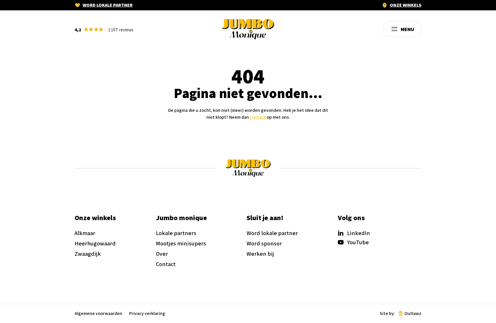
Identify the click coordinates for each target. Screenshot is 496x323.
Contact (166, 264)
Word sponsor (264, 243)
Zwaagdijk (88, 254)
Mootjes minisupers (181, 243)
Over (162, 254)
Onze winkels (405, 5)
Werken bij (260, 254)
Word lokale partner (108, 5)
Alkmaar (85, 233)
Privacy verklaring (147, 313)
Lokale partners (176, 233)
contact (258, 117)
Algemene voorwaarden (98, 313)
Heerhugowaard (95, 243)
